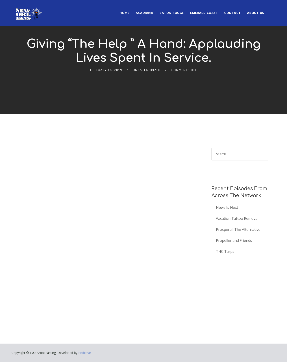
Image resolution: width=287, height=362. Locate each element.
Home (124, 13)
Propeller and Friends (234, 240)
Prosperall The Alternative (238, 229)
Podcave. (84, 353)
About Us (255, 13)
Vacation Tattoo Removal (237, 218)
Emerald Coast (204, 13)
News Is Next (227, 207)
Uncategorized (147, 70)
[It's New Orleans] (28, 10)
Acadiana (144, 13)
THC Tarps (225, 251)
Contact (232, 13)
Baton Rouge (171, 13)
